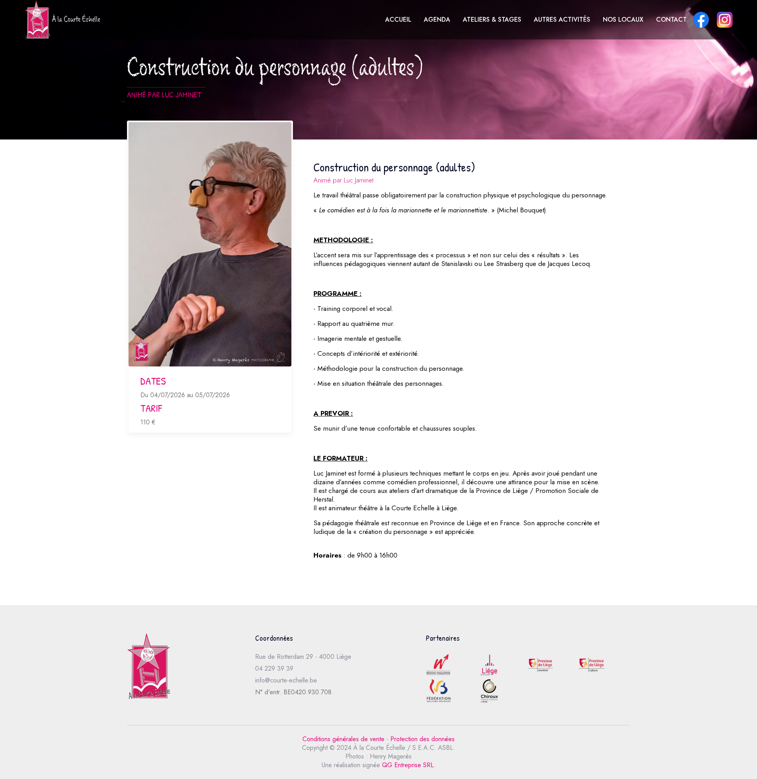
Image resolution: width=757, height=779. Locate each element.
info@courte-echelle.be (286, 680)
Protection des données (422, 739)
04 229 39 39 (274, 668)
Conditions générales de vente (343, 739)
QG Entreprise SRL (408, 765)
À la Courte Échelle (75, 20)
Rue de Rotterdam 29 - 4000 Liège (303, 656)
